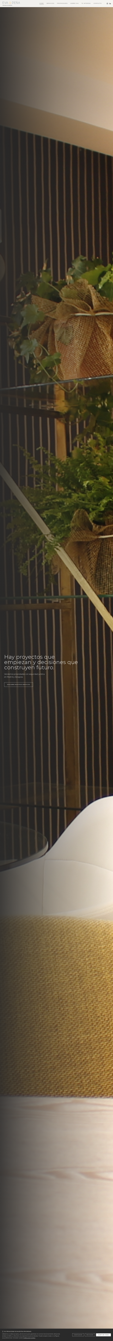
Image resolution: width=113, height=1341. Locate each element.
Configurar (78, 1334)
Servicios (50, 3)
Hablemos (41, 684)
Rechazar (89, 1334)
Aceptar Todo (103, 1334)
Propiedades (62, 3)
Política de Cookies (29, 1338)
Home (41, 3)
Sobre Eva (74, 3)
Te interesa (86, 3)
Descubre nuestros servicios (18, 684)
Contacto (98, 3)
